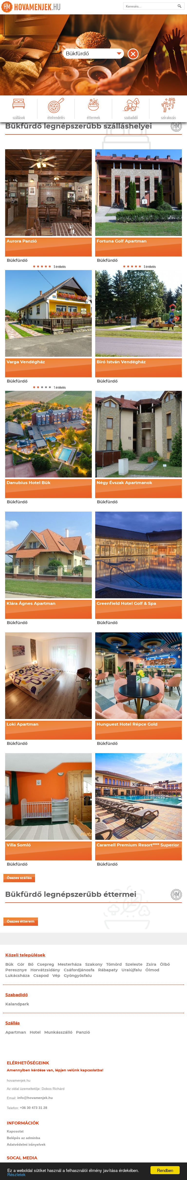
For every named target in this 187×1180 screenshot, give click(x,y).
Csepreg (45, 964)
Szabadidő (131, 117)
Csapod (41, 976)
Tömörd (114, 964)
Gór (20, 964)
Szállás (12, 1023)
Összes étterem (21, 921)
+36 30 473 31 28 (33, 1108)
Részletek (16, 1174)
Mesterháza (70, 964)
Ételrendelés (56, 117)
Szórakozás (168, 117)
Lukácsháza (17, 976)
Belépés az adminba (23, 1138)
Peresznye (16, 970)
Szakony (94, 964)
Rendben (165, 1170)
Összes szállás (19, 878)
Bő (30, 964)
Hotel (35, 1032)
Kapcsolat (15, 1131)
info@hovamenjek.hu (35, 1098)
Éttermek (93, 117)
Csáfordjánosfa (79, 970)
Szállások (19, 117)
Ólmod (152, 970)
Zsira (151, 964)
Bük (9, 964)
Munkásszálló (58, 1032)
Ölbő (165, 964)
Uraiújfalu (132, 970)
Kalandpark (17, 1004)
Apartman (15, 1032)
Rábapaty (108, 970)
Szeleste (133, 964)
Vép (56, 976)
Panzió (83, 1032)
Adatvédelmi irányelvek (26, 1144)
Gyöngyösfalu (78, 976)
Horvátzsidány (45, 970)
